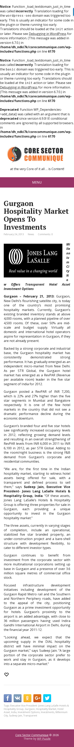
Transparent (30, 715)
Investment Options (29, 712)
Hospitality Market (46, 709)
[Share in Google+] (37, 698)
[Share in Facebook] (8, 698)
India (14, 712)
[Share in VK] (18, 698)
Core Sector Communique (32, 735)
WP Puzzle (44, 738)
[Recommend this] (7, 674)
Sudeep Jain (15, 715)
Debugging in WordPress (47, 34)
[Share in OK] (27, 698)
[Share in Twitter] (47, 698)
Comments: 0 (45, 234)
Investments (47, 712)
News (31, 234)
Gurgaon (30, 709)
